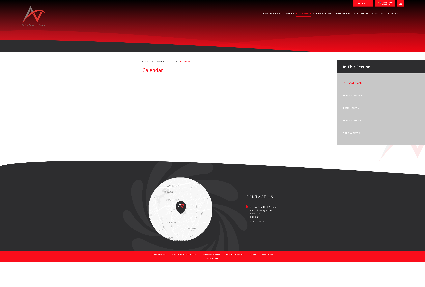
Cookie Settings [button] (212, 258)
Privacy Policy (267, 254)
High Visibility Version (211, 254)
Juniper (194, 254)
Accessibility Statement (235, 254)
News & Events (164, 61)
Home (145, 61)
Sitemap (253, 254)
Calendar (185, 61)
